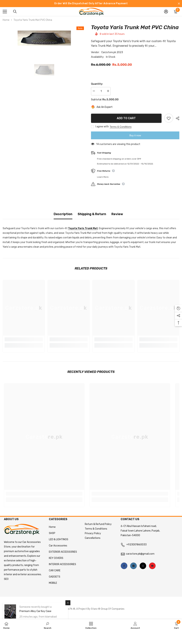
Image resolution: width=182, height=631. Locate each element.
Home (6, 19)
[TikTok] (143, 565)
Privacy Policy (93, 533)
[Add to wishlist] (168, 118)
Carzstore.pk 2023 (112, 52)
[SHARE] (176, 118)
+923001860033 (136, 544)
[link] (24, 339)
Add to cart (126, 118)
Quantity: (97, 83)
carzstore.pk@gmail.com (140, 553)
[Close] (67, 602)
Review (117, 214)
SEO (6, 579)
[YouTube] (152, 565)
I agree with (102, 126)
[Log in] (166, 11)
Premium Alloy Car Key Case (35, 611)
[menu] (5, 11)
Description (63, 214)
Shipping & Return (92, 214)
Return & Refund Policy (98, 524)
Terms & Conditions (121, 126)
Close (179, 3)
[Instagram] (133, 565)
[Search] (15, 11)
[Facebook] (124, 565)
